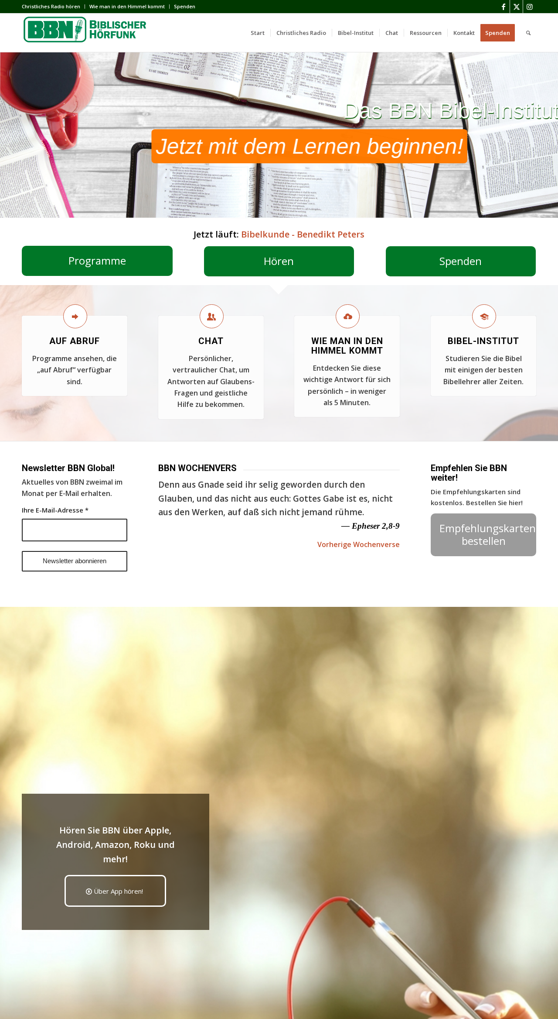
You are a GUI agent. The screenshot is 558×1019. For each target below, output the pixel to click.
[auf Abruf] (75, 316)
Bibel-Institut (483, 341)
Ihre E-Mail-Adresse (55, 510)
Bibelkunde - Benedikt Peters (302, 234)
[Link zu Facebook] (503, 6)
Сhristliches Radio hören (51, 6)
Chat (211, 341)
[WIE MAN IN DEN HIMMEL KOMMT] (348, 316)
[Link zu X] (516, 6)
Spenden (184, 6)
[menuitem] (53, 6)
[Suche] (528, 33)
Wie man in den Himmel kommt (127, 6)
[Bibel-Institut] (484, 316)
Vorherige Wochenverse (358, 544)
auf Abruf (74, 341)
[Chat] (212, 316)
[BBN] (87, 33)
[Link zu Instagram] (529, 6)
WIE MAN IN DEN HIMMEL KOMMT (347, 346)
